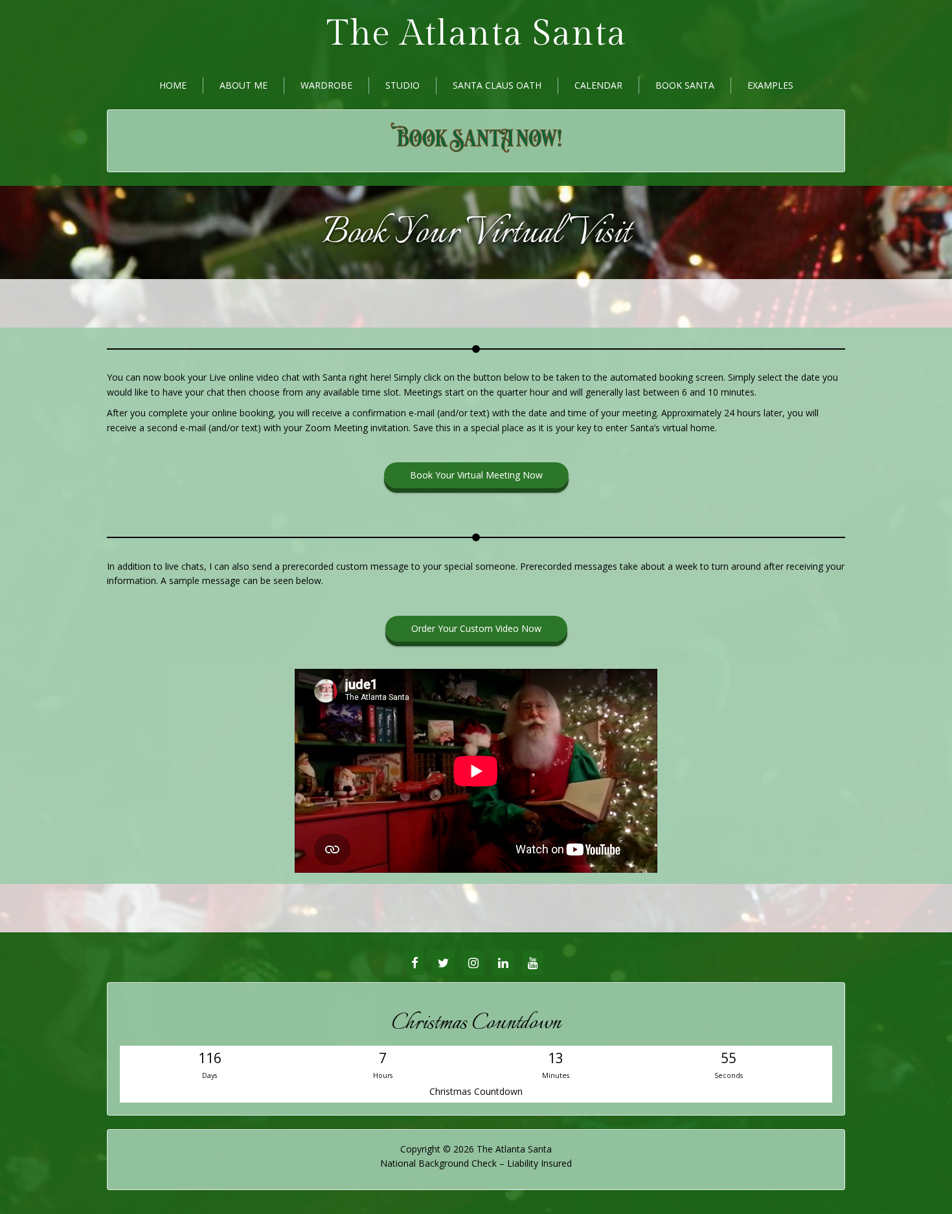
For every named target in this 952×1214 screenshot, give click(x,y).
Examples (770, 85)
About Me (243, 85)
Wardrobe (326, 85)
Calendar (598, 85)
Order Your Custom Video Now (476, 628)
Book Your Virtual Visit (476, 233)
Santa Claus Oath (497, 85)
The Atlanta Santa (476, 34)
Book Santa (684, 85)
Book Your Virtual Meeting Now (476, 475)
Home (173, 85)
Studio (402, 85)
